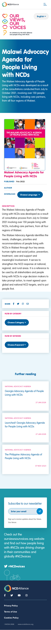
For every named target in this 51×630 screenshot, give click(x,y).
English (40, 16)
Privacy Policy (11, 605)
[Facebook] (5, 595)
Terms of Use (10, 611)
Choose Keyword (16, 344)
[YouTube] (19, 595)
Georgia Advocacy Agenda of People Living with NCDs (24, 392)
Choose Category (16, 322)
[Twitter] (11, 595)
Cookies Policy (11, 617)
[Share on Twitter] (19, 304)
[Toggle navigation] (45, 4)
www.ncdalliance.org (25, 624)
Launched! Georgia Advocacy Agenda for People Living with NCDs (25, 424)
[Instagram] (26, 595)
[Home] (17, 24)
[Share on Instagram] (24, 304)
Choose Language (29, 194)
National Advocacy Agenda (18, 386)
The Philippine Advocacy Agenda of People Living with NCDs (23, 456)
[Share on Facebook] (14, 304)
